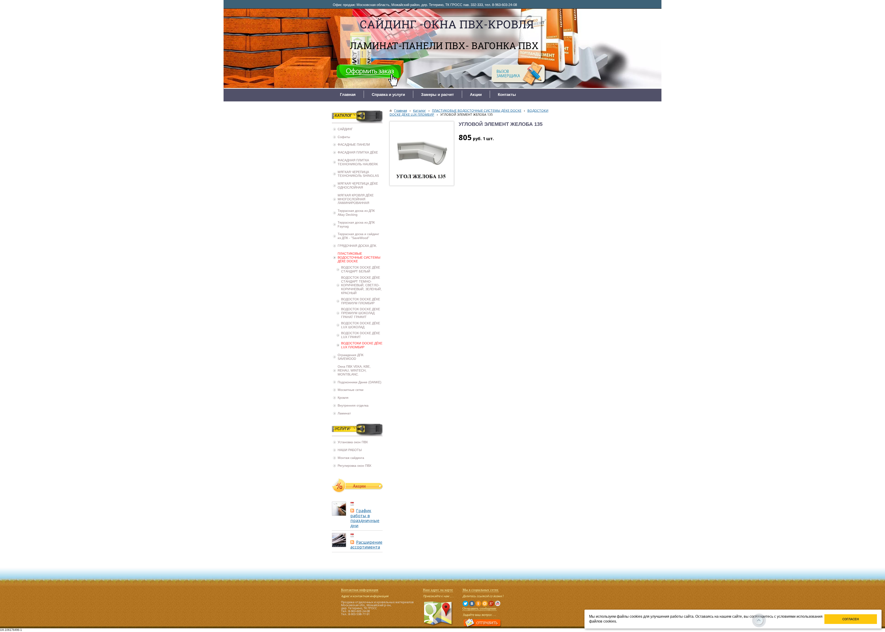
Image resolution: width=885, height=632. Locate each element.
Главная (400, 110)
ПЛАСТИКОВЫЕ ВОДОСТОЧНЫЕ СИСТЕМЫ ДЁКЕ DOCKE (476, 110)
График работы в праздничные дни (364, 518)
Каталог (419, 110)
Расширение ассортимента (366, 544)
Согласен (850, 619)
